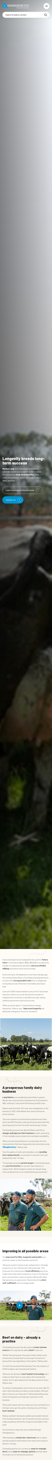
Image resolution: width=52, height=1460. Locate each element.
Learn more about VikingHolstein (20, 490)
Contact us (10, 500)
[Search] (46, 15)
